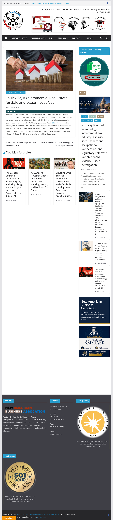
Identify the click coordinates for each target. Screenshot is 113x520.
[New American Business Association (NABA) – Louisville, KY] (6, 38)
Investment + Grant (18, 38)
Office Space (56, 123)
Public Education (87, 120)
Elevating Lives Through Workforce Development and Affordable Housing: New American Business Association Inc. (64, 184)
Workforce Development (41, 38)
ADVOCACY (84, 116)
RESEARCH (97, 120)
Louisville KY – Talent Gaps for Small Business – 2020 (21, 144)
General (100, 116)
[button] (53, 38)
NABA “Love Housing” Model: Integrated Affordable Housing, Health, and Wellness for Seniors (39, 181)
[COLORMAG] (25, 406)
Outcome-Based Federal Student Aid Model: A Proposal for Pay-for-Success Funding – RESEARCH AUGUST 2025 (101, 252)
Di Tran (20, 107)
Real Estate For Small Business (16, 92)
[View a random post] (107, 38)
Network (89, 38)
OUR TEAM (76, 38)
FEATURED (92, 116)
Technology (63, 38)
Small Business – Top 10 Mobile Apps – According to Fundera (57, 144)
